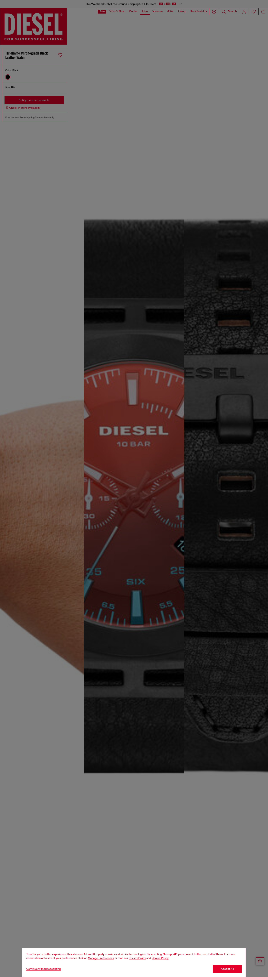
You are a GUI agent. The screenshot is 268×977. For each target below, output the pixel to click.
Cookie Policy (160, 958)
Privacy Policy (137, 958)
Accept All (227, 968)
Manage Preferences (101, 958)
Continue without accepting (43, 968)
